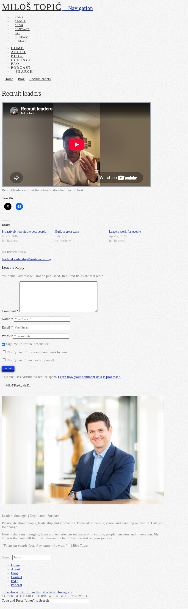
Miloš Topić (31, 7)
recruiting (44, 259)
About (15, 569)
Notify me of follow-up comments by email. (38, 352)
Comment (10, 311)
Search (6, 557)
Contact (16, 577)
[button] (77, 8)
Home (15, 565)
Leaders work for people (125, 231)
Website (7, 336)
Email (7, 327)
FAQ (14, 581)
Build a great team (67, 231)
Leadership (20, 259)
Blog (14, 573)
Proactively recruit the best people (24, 231)
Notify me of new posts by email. (31, 360)
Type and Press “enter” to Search (25, 600)
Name (7, 319)
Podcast (16, 585)
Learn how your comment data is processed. (89, 377)
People (32, 259)
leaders (7, 259)
